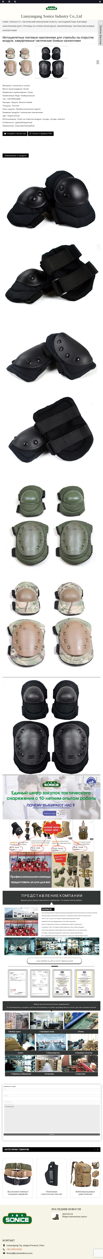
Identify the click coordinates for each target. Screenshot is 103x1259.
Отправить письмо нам (16, 134)
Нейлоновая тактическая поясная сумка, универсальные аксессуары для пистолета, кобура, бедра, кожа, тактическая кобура (51, 1192)
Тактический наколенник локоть (39, 22)
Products (15, 22)
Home (5, 22)
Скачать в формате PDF (42, 134)
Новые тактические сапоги (74, 1216)
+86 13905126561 (14, 1249)
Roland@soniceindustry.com (19, 1253)
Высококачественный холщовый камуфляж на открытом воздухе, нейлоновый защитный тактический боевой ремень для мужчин (18, 1192)
